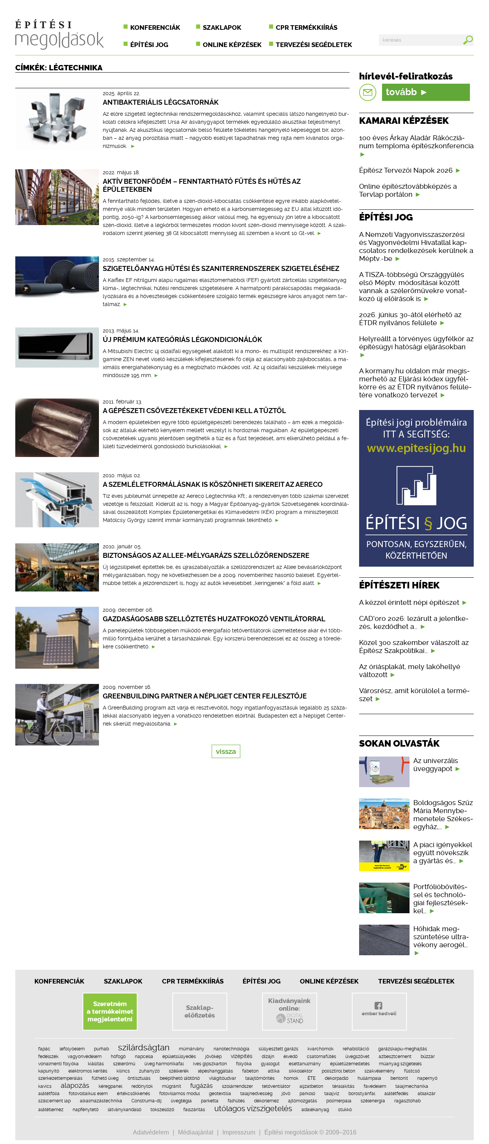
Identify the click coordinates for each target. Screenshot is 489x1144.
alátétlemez (50, 1109)
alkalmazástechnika (101, 1100)
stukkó (345, 1109)
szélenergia (373, 1100)
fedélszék (48, 1056)
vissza (226, 751)
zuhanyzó (149, 1071)
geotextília (220, 1093)
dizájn (268, 1056)
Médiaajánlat (195, 1132)
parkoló (307, 1093)
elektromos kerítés (87, 1071)
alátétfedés (396, 1093)
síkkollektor (301, 1071)
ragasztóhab (407, 1100)
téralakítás (343, 1086)
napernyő (427, 1078)
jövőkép (213, 1056)
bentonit (399, 1078)
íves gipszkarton (210, 1063)
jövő (286, 1093)
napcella (144, 1056)
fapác (44, 1049)
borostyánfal (361, 1093)
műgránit (171, 1086)
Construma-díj (146, 1100)
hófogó (118, 1056)
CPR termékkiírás (306, 27)
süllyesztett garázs (278, 1049)
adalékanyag (315, 1109)
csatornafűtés (321, 1056)
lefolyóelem (72, 1049)
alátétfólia (49, 1093)
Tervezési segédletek (314, 45)
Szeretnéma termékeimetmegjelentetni (110, 1011)
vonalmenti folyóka (58, 1063)
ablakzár (427, 1093)
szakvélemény (379, 1071)
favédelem (375, 1086)
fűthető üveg (105, 1078)
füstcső (412, 1071)
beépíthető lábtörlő (180, 1078)
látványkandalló (124, 1109)
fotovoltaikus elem (88, 1093)
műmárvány (191, 1049)
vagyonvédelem (85, 1056)
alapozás (75, 1085)
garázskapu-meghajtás (402, 1049)
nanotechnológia (231, 1049)
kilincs (123, 1071)
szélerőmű (124, 1063)
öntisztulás (139, 1078)
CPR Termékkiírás (192, 981)
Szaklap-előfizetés (200, 1011)
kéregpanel (110, 1086)
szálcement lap (54, 1100)
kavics (45, 1086)
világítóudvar (222, 1078)
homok (291, 1078)
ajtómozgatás (302, 1100)
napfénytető (86, 1109)
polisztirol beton (338, 1071)
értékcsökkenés (133, 1093)
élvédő (290, 1056)
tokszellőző (162, 1109)
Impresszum (238, 1132)
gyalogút (270, 1063)
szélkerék (179, 1071)
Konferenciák (155, 27)
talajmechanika (411, 1086)
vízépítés (242, 1056)
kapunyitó (48, 1071)
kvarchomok (321, 1049)
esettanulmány (305, 1063)
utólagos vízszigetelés (253, 1108)
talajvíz (331, 1093)
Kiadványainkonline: (289, 1004)
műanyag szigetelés (400, 1063)
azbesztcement (395, 1056)
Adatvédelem (151, 1132)
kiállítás (96, 1063)
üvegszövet (357, 1056)
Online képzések (232, 45)
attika (274, 1071)
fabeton (250, 1071)
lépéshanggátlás (215, 1071)
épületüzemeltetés (350, 1063)
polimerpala (338, 1100)
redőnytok (142, 1086)
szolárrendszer (237, 1086)
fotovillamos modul (179, 1093)
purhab (101, 1049)
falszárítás (194, 1109)
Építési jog (149, 45)
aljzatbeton (311, 1086)
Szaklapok (222, 27)
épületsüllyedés (179, 1056)
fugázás (201, 1085)
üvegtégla (181, 1100)
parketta (210, 1100)
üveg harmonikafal (164, 1063)
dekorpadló (336, 1078)
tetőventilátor (276, 1086)
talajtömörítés (260, 1078)
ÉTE (312, 1078)
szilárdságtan (144, 1047)
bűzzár (428, 1056)
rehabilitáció (356, 1049)
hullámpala (369, 1078)
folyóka (244, 1063)
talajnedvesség (256, 1093)
